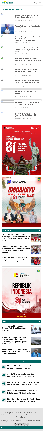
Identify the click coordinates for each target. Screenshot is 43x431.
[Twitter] (18, 424)
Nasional (17, 20)
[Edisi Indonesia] (7, 3)
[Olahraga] (39, 230)
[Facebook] (15, 424)
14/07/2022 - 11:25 (26, 31)
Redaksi (18, 413)
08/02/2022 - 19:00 (25, 86)
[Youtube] (21, 424)
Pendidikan (18, 118)
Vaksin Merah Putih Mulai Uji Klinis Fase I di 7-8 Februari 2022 (27, 103)
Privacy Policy (20, 417)
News (16, 42)
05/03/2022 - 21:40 (24, 42)
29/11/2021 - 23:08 (27, 118)
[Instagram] (24, 424)
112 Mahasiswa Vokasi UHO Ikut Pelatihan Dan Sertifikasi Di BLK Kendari (26, 115)
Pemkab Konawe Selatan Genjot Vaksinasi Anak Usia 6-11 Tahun (26, 70)
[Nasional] (39, 322)
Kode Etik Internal (27, 415)
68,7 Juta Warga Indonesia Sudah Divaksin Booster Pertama (26, 16)
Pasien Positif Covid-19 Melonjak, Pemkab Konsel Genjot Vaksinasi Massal (27, 49)
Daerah (17, 53)
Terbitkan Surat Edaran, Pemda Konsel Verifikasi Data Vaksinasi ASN (28, 59)
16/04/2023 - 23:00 (26, 20)
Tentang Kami (9, 413)
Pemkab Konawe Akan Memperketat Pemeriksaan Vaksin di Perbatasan (27, 81)
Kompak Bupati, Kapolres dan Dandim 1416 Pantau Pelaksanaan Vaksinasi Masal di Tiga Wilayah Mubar (28, 38)
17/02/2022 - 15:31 (25, 53)
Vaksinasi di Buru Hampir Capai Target (26, 92)
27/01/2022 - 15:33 (26, 108)
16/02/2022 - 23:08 (25, 64)
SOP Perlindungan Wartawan (10, 415)
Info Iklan (38, 415)
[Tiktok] (27, 424)
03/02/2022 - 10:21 (25, 97)
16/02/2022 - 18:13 (25, 75)
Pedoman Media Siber (30, 413)
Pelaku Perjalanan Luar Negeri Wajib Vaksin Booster (27, 27)
